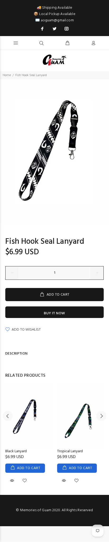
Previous (8, 416)
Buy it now (54, 313)
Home (7, 75)
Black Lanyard (16, 451)
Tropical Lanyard (70, 451)
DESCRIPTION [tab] (16, 354)
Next (101, 416)
